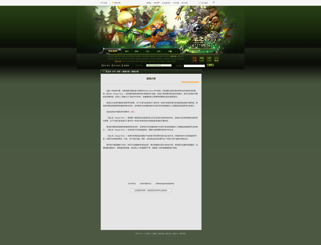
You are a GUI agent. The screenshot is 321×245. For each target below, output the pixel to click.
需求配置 (131, 56)
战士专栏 (124, 59)
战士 (124, 61)
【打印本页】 (131, 184)
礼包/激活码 (166, 3)
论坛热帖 (174, 59)
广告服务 (154, 233)
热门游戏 (205, 3)
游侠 (145, 61)
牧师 (149, 61)
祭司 (157, 61)
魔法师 (162, 61)
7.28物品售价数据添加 (153, 65)
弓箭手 (137, 61)
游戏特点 (138, 56)
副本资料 (167, 56)
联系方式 (168, 233)
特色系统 (152, 56)
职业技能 (159, 56)
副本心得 (117, 59)
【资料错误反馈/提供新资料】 (165, 184)
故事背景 (117, 56)
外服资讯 (159, 59)
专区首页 (110, 56)
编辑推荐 (181, 56)
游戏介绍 (124, 56)
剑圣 (128, 61)
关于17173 (139, 233)
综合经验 (110, 59)
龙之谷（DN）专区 (113, 72)
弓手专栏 (131, 59)
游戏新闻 (181, 59)
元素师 (168, 61)
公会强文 (152, 59)
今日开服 (176, 3)
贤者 (153, 61)
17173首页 (103, 3)
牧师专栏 (145, 59)
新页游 (156, 3)
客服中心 (176, 233)
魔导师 (174, 61)
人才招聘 (147, 233)
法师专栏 (138, 59)
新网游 (149, 3)
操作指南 (145, 56)
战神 (132, 61)
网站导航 (117, 3)
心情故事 (167, 59)
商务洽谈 (161, 233)
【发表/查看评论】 (145, 184)
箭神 (141, 61)
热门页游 (185, 3)
